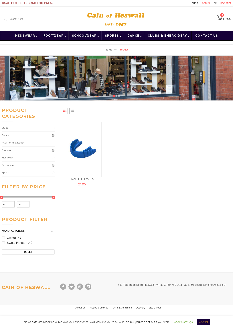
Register (225, 3)
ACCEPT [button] (203, 322)
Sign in (206, 3)
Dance (5, 135)
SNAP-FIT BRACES (82, 179)
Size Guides (155, 307)
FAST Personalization (13, 142)
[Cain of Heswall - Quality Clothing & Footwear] (117, 18)
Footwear (7, 150)
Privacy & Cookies (98, 307)
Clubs (5, 127)
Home (108, 49)
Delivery (140, 307)
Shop (195, 3)
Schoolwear (8, 165)
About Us (80, 307)
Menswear (7, 157)
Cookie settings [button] (183, 322)
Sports (5, 172)
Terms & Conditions (122, 307)
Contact (182, 3)
